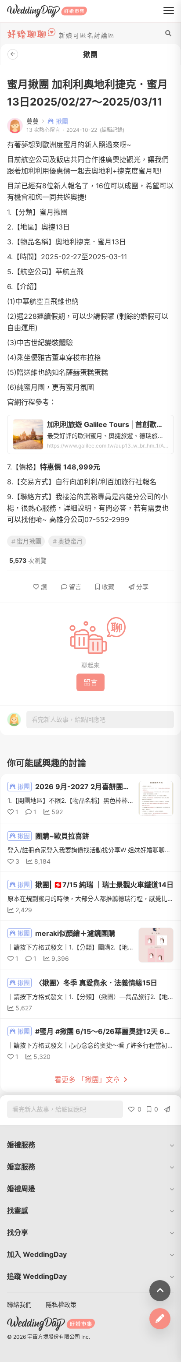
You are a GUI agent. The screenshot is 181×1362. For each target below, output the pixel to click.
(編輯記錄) (112, 130)
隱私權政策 (61, 1304)
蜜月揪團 (29, 541)
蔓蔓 (32, 121)
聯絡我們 (19, 1304)
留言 (75, 586)
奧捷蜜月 (70, 541)
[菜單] (168, 11)
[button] (90, 1145)
